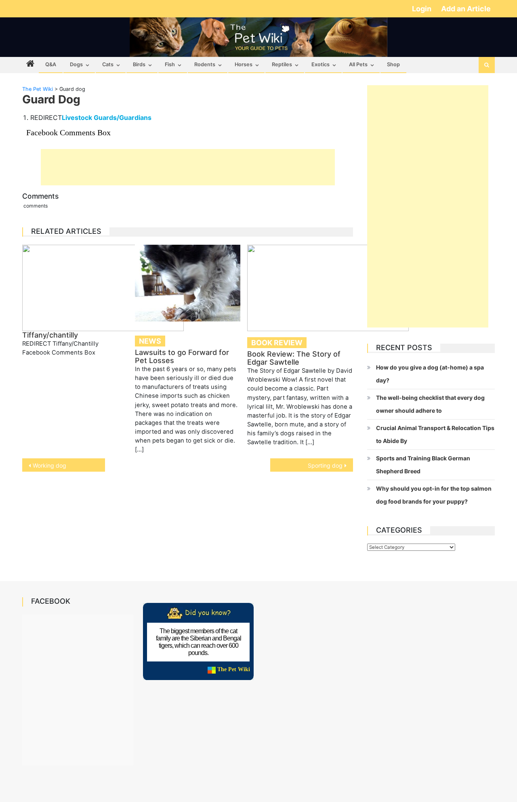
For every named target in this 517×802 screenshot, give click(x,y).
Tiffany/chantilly (50, 335)
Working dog (49, 465)
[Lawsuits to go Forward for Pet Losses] (188, 283)
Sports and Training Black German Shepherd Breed (423, 464)
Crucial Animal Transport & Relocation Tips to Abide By (435, 434)
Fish (170, 64)
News (150, 341)
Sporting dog (325, 465)
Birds (139, 64)
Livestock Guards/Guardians (106, 117)
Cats (107, 64)
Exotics (320, 64)
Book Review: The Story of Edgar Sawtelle (293, 358)
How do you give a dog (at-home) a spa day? (430, 374)
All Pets (358, 64)
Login (422, 8)
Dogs (76, 64)
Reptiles (282, 64)
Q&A (50, 64)
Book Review (277, 342)
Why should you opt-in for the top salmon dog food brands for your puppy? (434, 495)
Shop (393, 64)
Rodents (204, 64)
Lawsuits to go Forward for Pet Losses (182, 356)
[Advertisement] (188, 167)
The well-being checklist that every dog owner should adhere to (430, 404)
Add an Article (466, 8)
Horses (243, 64)
